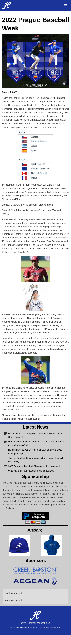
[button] (65, 5)
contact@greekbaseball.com (36, 623)
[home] (5, 5)
